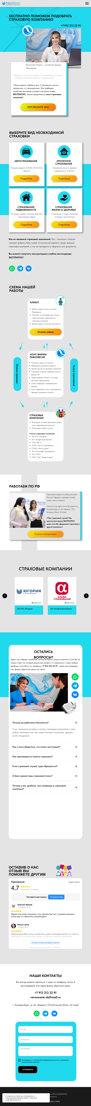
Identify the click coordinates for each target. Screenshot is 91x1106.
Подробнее (26, 178)
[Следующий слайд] (86, 595)
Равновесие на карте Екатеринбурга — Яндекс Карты (45, 947)
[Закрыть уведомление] (48, 1095)
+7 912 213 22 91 (71, 25)
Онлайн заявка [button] (46, 331)
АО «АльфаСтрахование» (61, 609)
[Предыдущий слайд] (4, 595)
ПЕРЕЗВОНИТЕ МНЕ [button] (38, 107)
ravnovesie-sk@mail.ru (45, 997)
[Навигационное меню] (87, 3)
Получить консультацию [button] (45, 534)
